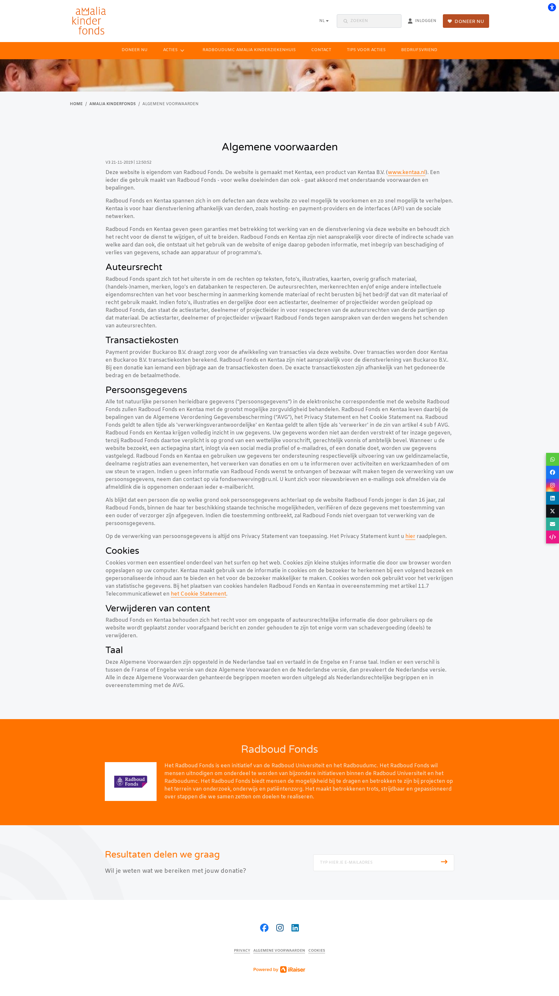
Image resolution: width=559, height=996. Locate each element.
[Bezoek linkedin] (295, 929)
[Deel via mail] (552, 524)
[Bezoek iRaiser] (279, 969)
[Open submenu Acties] (182, 50)
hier (410, 536)
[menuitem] (134, 50)
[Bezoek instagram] (280, 929)
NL (322, 21)
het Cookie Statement (198, 594)
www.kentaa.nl (406, 172)
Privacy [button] (242, 950)
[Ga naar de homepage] (93, 21)
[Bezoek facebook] (264, 929)
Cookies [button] (316, 950)
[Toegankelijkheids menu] (552, 7)
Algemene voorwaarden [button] (279, 950)
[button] (369, 21)
